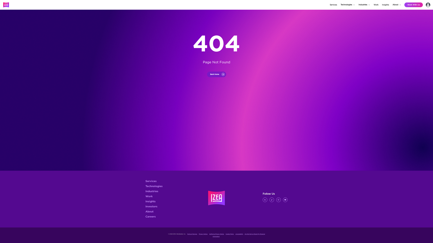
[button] (347, 4)
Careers (150, 216)
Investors (151, 206)
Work (149, 196)
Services (151, 181)
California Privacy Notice (216, 234)
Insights (150, 201)
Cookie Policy (230, 234)
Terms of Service (192, 234)
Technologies (154, 186)
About (149, 211)
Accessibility (239, 234)
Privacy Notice (203, 234)
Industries (151, 191)
